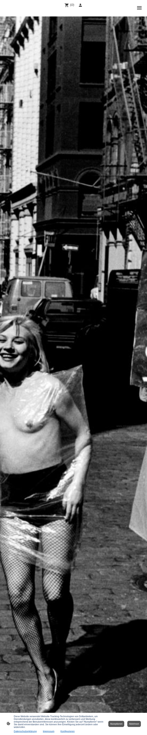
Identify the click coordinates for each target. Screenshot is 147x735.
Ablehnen (134, 724)
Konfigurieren (67, 731)
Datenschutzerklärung (25, 731)
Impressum (48, 731)
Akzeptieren (116, 724)
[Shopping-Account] (80, 5)
